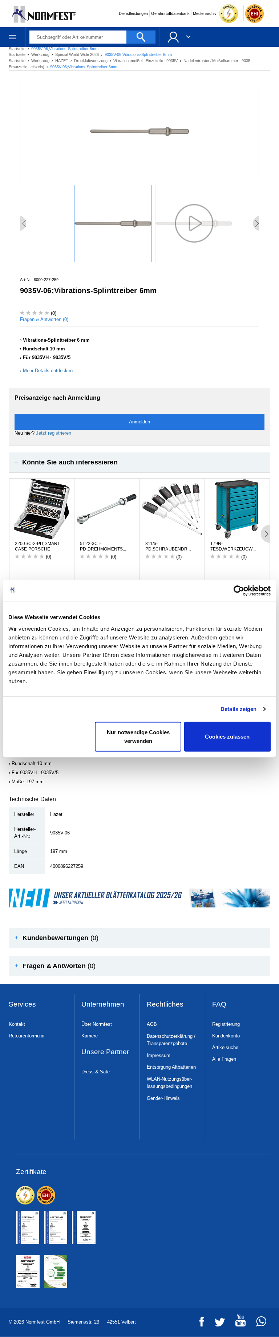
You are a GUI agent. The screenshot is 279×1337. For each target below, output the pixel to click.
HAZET (62, 60)
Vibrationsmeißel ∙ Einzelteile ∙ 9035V (146, 60)
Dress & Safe (95, 1071)
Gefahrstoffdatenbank (170, 13)
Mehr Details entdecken (48, 370)
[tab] (139, 462)
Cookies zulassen (227, 736)
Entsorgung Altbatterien (171, 1067)
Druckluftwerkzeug (91, 60)
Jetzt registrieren (53, 433)
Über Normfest (96, 1024)
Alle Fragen (224, 1059)
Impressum (158, 1055)
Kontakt (17, 1024)
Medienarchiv (205, 13)
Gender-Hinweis (163, 1098)
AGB (152, 1024)
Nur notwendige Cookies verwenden (138, 736)
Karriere (89, 1036)
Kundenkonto (226, 1036)
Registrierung (226, 1024)
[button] (139, 462)
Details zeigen (238, 709)
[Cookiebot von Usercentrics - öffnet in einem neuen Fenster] (239, 590)
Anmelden (139, 421)
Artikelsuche (225, 1047)
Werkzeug (40, 54)
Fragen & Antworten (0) (44, 319)
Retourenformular (27, 1036)
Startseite (18, 54)
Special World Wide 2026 (77, 54)
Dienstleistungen (133, 13)
